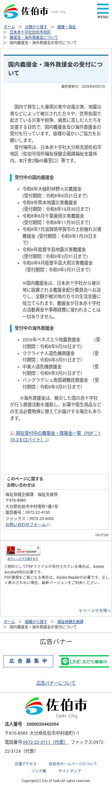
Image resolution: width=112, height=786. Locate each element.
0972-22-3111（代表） (45, 742)
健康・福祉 (66, 27)
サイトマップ (69, 771)
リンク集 (38, 771)
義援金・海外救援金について (34, 37)
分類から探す (36, 27)
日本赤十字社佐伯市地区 (30, 32)
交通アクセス (26, 764)
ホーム (9, 27)
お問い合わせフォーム (26, 524)
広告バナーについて (56, 683)
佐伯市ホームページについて (73, 764)
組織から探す (36, 622)
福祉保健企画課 (70, 622)
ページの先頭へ (97, 611)
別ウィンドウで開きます (22, 558)
